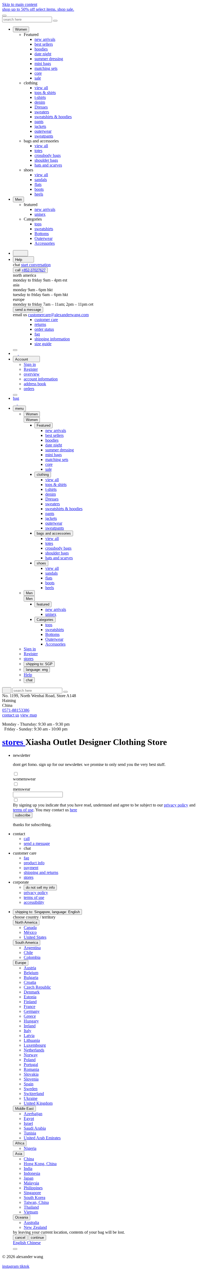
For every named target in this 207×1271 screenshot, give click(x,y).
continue (37, 1238)
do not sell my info (40, 887)
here (73, 810)
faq (26, 858)
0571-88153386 (15, 710)
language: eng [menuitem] (37, 670)
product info (34, 862)
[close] (4, 15)
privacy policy (176, 805)
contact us (10, 715)
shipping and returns (41, 872)
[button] (32, 420)
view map (28, 715)
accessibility (34, 902)
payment (31, 867)
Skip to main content (19, 4)
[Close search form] (55, 20)
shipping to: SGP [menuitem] (39, 664)
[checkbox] (109, 774)
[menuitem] (46, 319)
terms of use (23, 810)
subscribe (22, 815)
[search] (20, 253)
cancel (20, 1238)
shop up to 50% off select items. (38, 9)
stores (13, 742)
